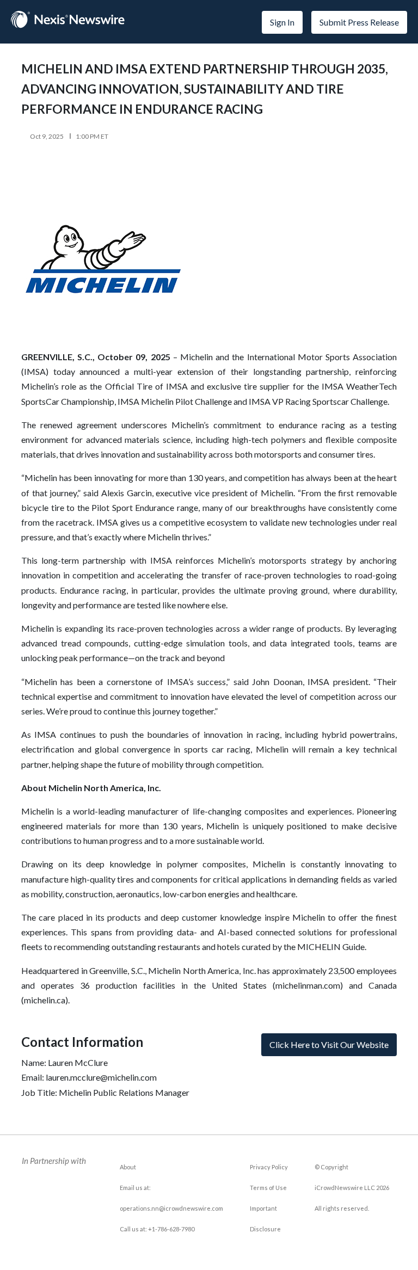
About (128, 1166)
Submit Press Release (359, 22)
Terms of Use (268, 1187)
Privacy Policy (269, 1166)
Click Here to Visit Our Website (329, 1044)
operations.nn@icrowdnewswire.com (171, 1208)
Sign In (282, 22)
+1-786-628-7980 (171, 1228)
